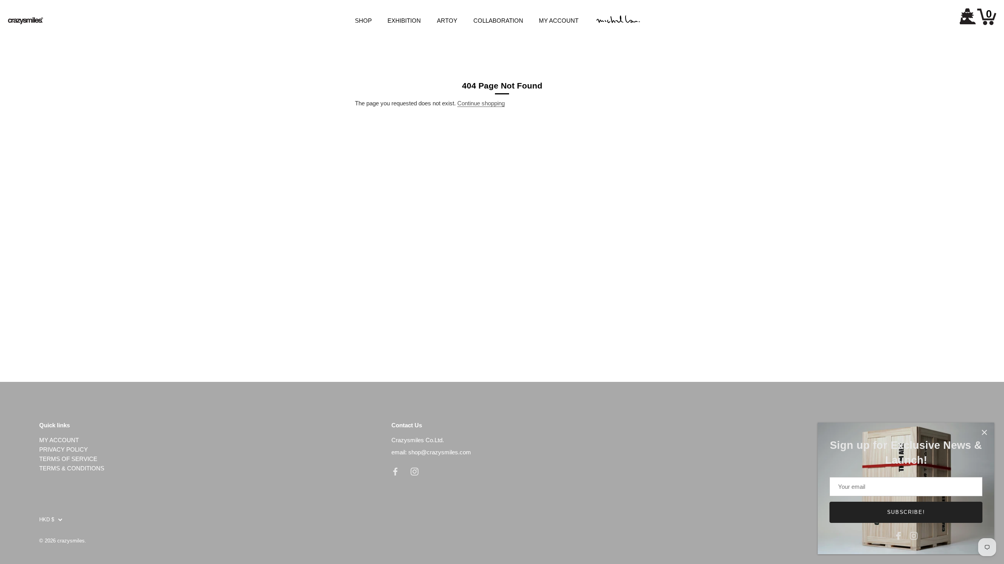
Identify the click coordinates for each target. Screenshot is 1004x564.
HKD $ (46, 519)
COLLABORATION (498, 20)
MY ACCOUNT (558, 20)
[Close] (984, 432)
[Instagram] (914, 534)
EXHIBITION (404, 20)
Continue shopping (481, 103)
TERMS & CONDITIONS (71, 468)
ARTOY (447, 20)
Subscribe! (906, 512)
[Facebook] (898, 534)
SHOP (363, 20)
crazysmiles (71, 541)
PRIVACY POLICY (63, 449)
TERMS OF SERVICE (68, 459)
